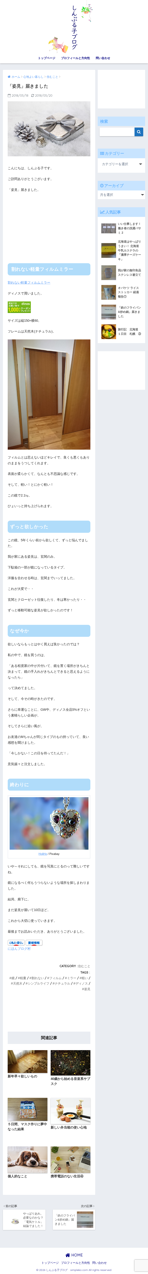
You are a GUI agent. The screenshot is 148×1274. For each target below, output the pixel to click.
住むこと (84, 966)
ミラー (71, 978)
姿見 (87, 989)
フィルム (55, 978)
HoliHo (43, 853)
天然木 (17, 983)
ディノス (82, 983)
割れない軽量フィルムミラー (29, 282)
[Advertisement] (49, 225)
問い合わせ (103, 58)
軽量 (23, 978)
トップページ (46, 58)
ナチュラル (62, 983)
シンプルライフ (38, 983)
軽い (85, 978)
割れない (38, 978)
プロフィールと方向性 (75, 58)
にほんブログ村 (19, 949)
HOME (76, 1255)
